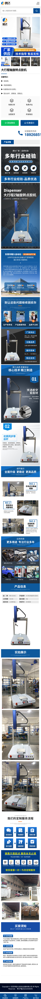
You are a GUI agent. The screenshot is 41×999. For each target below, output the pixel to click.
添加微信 (11, 122)
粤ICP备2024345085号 (24, 989)
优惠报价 (30, 122)
